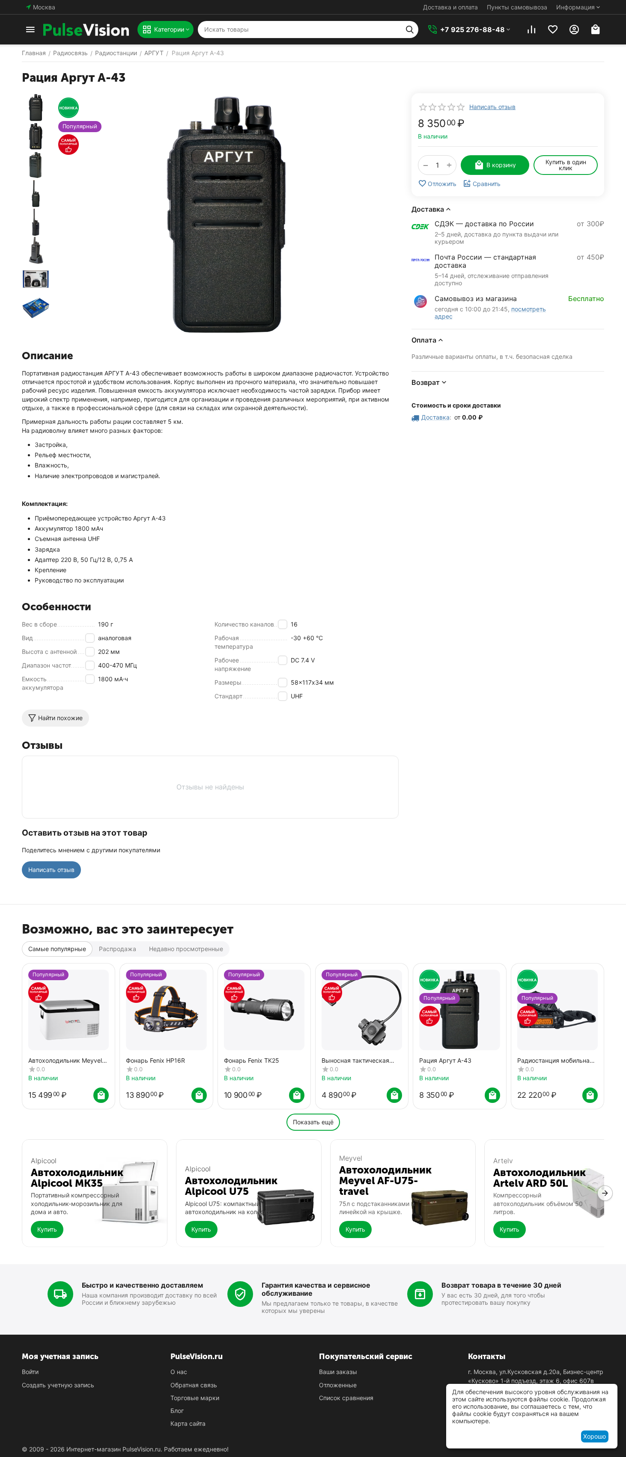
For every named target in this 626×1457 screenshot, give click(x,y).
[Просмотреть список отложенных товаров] (552, 29)
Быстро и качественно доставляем (142, 1285)
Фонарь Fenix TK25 (251, 1060)
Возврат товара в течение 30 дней (501, 1285)
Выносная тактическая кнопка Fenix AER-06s (355, 1060)
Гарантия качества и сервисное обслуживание (316, 1289)
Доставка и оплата (450, 7)
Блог (177, 1410)
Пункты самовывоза (517, 7)
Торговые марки (194, 1397)
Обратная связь (193, 1385)
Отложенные (338, 1385)
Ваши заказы (338, 1371)
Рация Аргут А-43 (445, 1060)
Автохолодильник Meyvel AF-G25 (65, 1060)
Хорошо (594, 1436)
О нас (178, 1371)
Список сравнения (346, 1397)
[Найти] (409, 29)
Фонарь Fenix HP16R (155, 1060)
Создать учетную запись (58, 1385)
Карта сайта (188, 1423)
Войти (30, 1371)
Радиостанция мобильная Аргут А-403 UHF (555, 1060)
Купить (47, 1229)
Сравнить (487, 183)
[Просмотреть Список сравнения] (531, 29)
